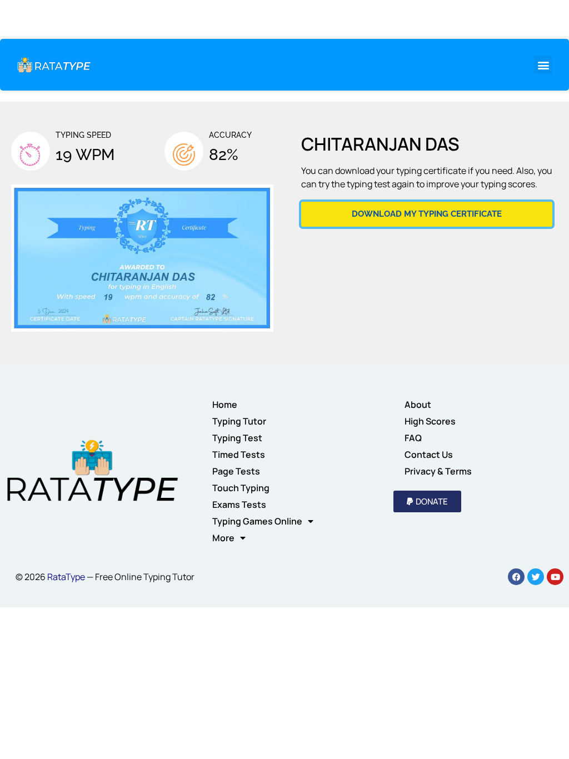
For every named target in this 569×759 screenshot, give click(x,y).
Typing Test (237, 438)
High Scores (430, 421)
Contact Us (429, 454)
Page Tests (236, 471)
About (418, 404)
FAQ (413, 438)
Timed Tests (238, 454)
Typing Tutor (239, 421)
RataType (66, 577)
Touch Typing (240, 488)
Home (224, 404)
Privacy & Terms (438, 471)
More (223, 538)
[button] (543, 65)
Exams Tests (239, 504)
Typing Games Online (257, 521)
